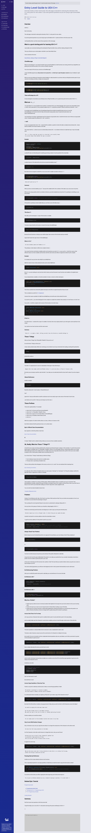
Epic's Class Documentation (30, 434)
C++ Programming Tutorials (32, 791)
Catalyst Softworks (6, 828)
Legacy (28, 18)
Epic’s (10, 824)
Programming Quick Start (32, 788)
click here (57, 3)
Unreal (3, 824)
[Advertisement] (52, 823)
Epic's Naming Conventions (30, 467)
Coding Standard (28, 795)
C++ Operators (40, 293)
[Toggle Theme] (10, 2)
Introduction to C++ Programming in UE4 (35, 790)
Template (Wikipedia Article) (30, 491)
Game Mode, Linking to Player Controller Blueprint (36, 58)
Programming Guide (29, 784)
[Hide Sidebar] (12, 2)
